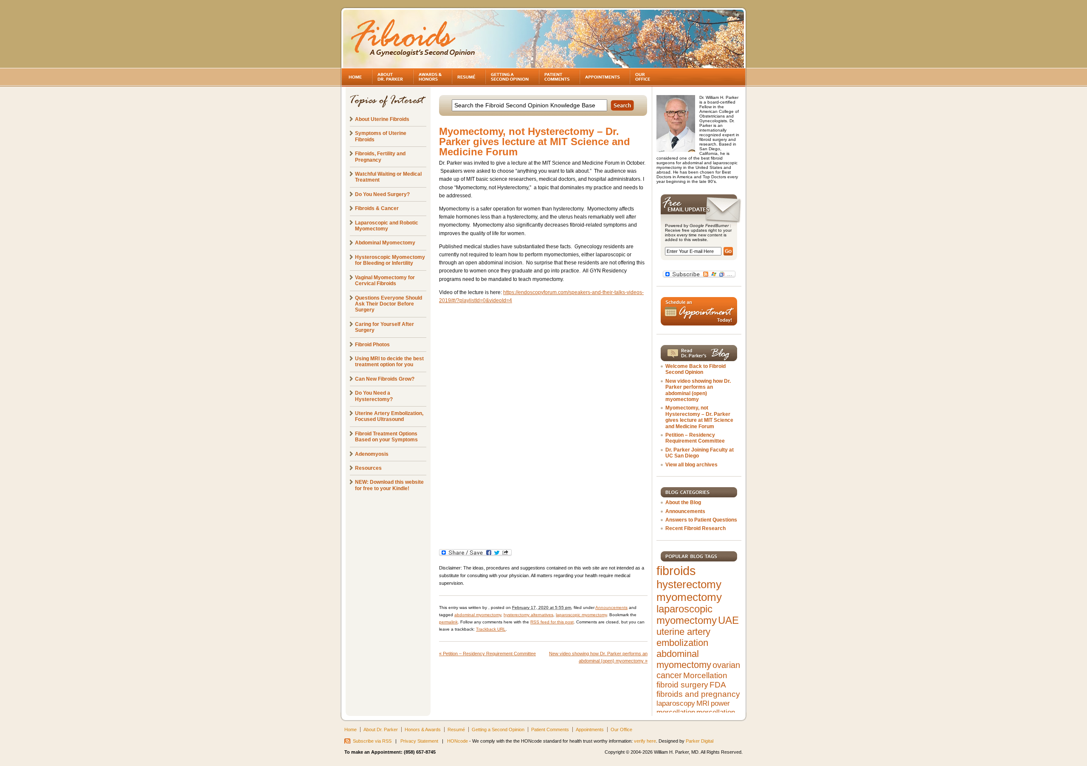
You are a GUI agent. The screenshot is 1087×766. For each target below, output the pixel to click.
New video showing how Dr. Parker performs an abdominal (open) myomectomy (698, 390)
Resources (368, 468)
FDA (718, 684)
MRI (703, 703)
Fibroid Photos (372, 345)
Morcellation (705, 675)
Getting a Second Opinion (498, 729)
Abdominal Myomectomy (385, 243)
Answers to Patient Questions (701, 520)
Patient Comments (550, 729)
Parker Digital (699, 741)
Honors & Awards (423, 729)
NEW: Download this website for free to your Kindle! (389, 485)
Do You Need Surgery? (382, 194)
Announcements (611, 607)
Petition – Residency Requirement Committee (487, 653)
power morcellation (693, 707)
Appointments (590, 729)
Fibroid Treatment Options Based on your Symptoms (386, 437)
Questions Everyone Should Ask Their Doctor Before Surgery (388, 304)
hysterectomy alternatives (528, 614)
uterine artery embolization (683, 637)
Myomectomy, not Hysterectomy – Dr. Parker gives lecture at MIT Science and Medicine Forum (699, 417)
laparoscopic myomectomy (581, 614)
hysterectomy (688, 584)
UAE (728, 620)
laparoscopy (675, 703)
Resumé (456, 729)
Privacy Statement (419, 741)
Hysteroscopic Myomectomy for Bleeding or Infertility (390, 260)
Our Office (621, 729)
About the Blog (683, 502)
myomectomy (689, 597)
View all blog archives (691, 465)
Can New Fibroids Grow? (384, 379)
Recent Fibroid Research (695, 528)
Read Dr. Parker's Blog (699, 353)
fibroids (676, 571)
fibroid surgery (682, 684)
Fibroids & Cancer (377, 208)
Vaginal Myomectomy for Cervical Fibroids (385, 280)
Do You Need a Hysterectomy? (374, 396)
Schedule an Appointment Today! (699, 311)
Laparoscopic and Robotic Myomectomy (386, 226)
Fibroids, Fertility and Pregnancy (380, 157)
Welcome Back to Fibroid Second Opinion (695, 369)
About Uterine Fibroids (382, 119)
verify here (645, 741)
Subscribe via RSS (372, 741)
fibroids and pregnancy (698, 694)
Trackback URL (491, 629)
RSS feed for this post (552, 622)
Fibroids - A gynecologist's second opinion (414, 38)
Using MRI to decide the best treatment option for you (389, 362)
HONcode (457, 741)
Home (350, 729)
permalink (448, 622)
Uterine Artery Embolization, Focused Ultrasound (389, 416)
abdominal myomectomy (477, 614)
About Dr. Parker (380, 729)
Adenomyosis (372, 454)
